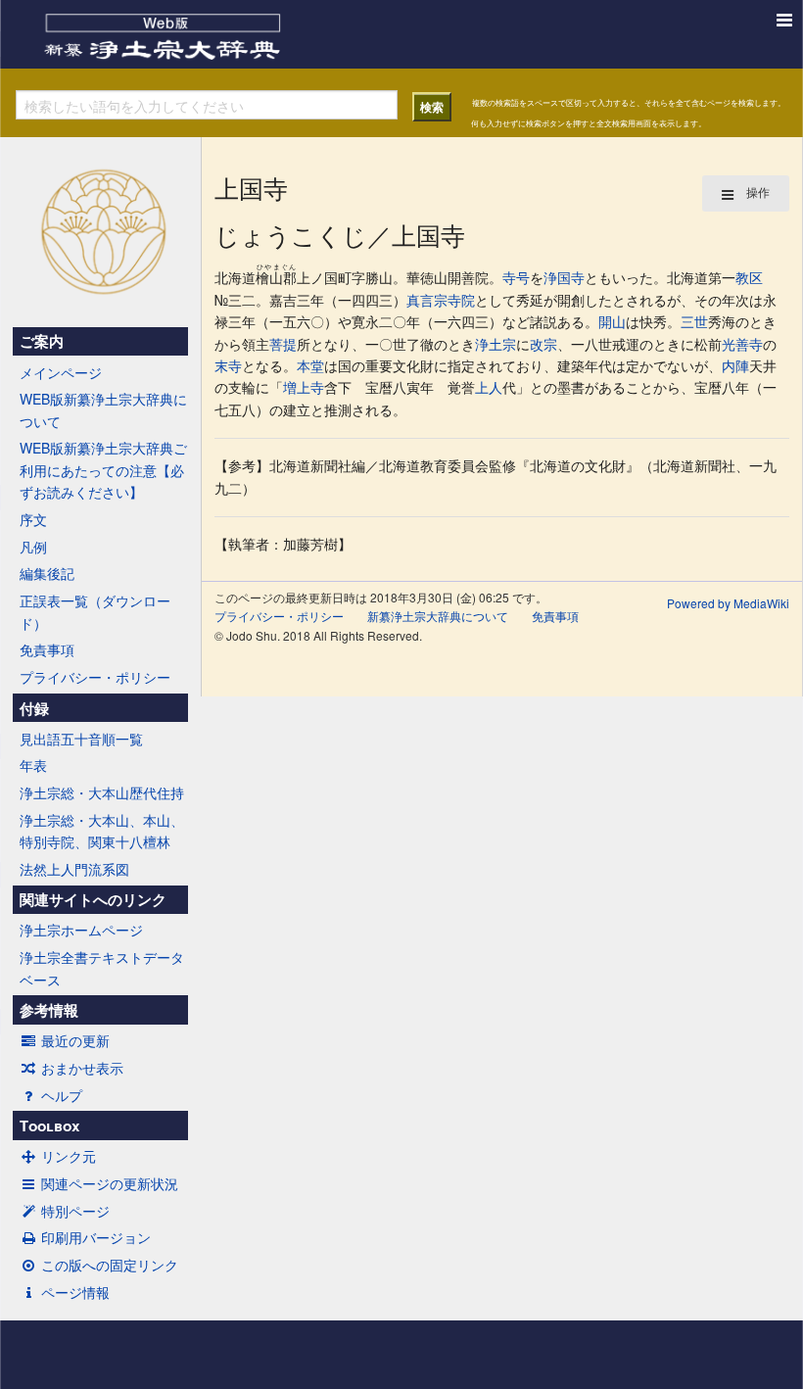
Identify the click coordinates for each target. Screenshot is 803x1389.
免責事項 (47, 649)
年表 (33, 765)
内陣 (735, 365)
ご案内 (42, 341)
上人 (488, 387)
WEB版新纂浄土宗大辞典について (103, 409)
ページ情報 (75, 1292)
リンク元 (68, 1156)
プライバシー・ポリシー (95, 677)
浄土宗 (495, 344)
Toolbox (49, 1125)
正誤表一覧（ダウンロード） (95, 611)
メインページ (61, 372)
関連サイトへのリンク (93, 899)
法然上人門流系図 (74, 869)
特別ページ (75, 1211)
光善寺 (742, 344)
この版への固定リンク (109, 1264)
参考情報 (49, 1010)
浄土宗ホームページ (81, 929)
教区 (749, 277)
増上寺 (303, 387)
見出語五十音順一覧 (81, 738)
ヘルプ (61, 1095)
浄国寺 (564, 277)
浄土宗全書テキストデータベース (102, 967)
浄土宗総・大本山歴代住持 (102, 792)
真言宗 (427, 300)
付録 (34, 708)
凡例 (33, 546)
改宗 (543, 344)
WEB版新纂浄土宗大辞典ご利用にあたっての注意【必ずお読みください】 (103, 470)
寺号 (516, 277)
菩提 (283, 344)
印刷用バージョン (96, 1237)
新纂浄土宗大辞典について (437, 615)
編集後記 (47, 573)
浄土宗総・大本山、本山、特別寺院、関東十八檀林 (102, 830)
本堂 (310, 365)
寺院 (461, 300)
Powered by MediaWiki (728, 603)
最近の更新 (75, 1040)
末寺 (228, 365)
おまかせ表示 (82, 1068)
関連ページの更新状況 (109, 1183)
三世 (694, 321)
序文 (33, 519)
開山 (612, 321)
